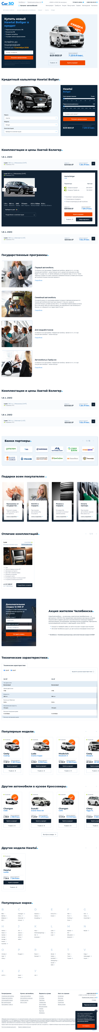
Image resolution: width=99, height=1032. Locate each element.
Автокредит (50, 5)
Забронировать (84, 219)
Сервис (78, 5)
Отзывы (94, 1000)
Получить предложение (19, 57)
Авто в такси (23, 1002)
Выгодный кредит (6, 1002)
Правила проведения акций (24, 1027)
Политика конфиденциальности (9, 1027)
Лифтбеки (41, 1000)
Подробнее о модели (24, 585)
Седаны (41, 996)
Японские (60, 998)
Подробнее (38, 280)
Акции (64, 5)
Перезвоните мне (90, 1005)
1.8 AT (14, 670)
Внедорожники (43, 1006)
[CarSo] (8, 4)
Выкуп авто (71, 5)
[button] (4, 189)
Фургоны (41, 1010)
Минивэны (42, 1013)
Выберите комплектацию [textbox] (13, 131)
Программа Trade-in (7, 1004)
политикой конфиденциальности (11, 63)
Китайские (61, 996)
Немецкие (60, 1000)
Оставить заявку (18, 634)
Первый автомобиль (7, 998)
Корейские (61, 1002)
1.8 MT (7, 670)
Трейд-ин (58, 5)
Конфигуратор (24, 1000)
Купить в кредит (72, 63)
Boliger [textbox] (8, 125)
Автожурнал (86, 5)
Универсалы (42, 1002)
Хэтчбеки (41, 998)
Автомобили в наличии (26, 998)
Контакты (94, 5)
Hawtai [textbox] (8, 118)
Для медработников (7, 1000)
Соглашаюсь (86, 1026)
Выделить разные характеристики (82, 671)
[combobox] (31, 118)
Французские (61, 1004)
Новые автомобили (25, 996)
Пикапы (41, 1008)
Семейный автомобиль (8, 996)
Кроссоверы (42, 1004)
